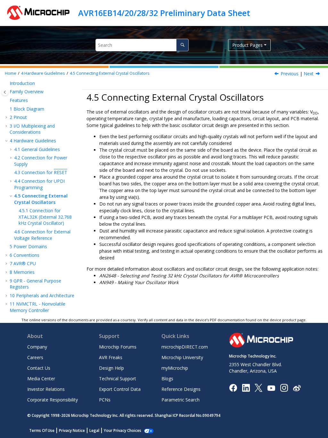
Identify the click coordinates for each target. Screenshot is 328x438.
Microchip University (182, 357)
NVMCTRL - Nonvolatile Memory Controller (37, 307)
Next (309, 74)
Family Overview (27, 91)
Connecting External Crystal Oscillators (110, 73)
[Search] (182, 45)
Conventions (24, 255)
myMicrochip (174, 368)
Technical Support (117, 378)
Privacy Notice (72, 430)
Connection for (40, 172)
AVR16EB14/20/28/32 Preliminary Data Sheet (164, 13)
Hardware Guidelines (43, 73)
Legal (94, 430)
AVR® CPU (23, 263)
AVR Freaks (110, 357)
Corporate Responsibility (52, 400)
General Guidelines (37, 149)
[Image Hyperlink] (271, 388)
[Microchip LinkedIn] (246, 387)
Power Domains (28, 246)
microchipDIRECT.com (184, 347)
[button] (7, 83)
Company (37, 347)
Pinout (18, 117)
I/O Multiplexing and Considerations (32, 129)
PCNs (105, 400)
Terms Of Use (41, 430)
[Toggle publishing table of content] (5, 92)
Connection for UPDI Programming (39, 184)
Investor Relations (46, 389)
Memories (22, 272)
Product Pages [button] (247, 45)
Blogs (167, 378)
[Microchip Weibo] (297, 388)
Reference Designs (181, 389)
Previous (290, 74)
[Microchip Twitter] (258, 387)
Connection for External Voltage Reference (42, 235)
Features (19, 100)
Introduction (22, 83)
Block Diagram (27, 109)
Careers (35, 357)
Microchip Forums (117, 347)
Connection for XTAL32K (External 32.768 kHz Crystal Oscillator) (45, 216)
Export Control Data (120, 389)
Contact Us (38, 368)
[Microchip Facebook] (233, 387)
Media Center (41, 378)
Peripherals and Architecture (42, 295)
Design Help (111, 368)
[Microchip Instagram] (284, 387)
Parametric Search (180, 400)
